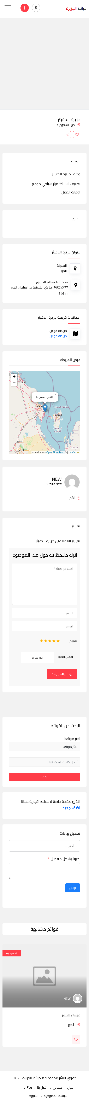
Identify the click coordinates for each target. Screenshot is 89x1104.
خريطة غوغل (58, 336)
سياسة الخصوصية (55, 1096)
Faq (29, 1087)
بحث (44, 777)
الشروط (33, 1096)
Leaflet (73, 452)
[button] (45, 408)
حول (70, 1087)
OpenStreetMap (55, 452)
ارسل (72, 888)
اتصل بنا (42, 1087)
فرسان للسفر (71, 1015)
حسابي (57, 1087)
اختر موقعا (72, 739)
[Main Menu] (7, 8)
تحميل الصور (65, 656)
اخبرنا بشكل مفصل (65, 859)
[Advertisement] (44, 62)
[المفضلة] (76, 134)
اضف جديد (71, 808)
